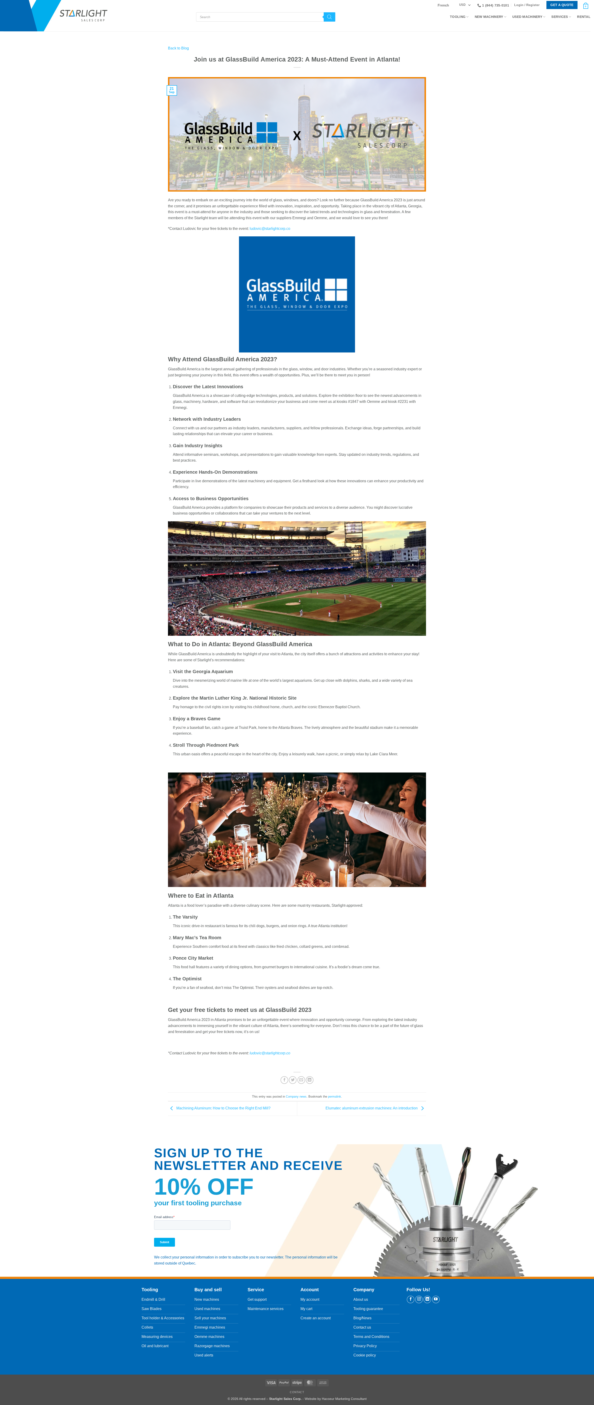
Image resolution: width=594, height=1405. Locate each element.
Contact (297, 1392)
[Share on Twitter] (293, 1080)
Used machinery (527, 17)
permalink (334, 1096)
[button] (528, 5)
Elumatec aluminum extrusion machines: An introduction (372, 1108)
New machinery (489, 17)
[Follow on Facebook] (410, 1299)
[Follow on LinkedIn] (427, 1299)
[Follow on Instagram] (419, 1299)
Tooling (457, 17)
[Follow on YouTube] (436, 1299)
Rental (584, 17)
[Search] (329, 17)
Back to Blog (178, 48)
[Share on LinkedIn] (309, 1080)
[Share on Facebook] (284, 1080)
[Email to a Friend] (301, 1080)
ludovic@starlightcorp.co (270, 229)
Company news (296, 1096)
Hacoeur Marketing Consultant (344, 1399)
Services (559, 17)
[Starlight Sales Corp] (83, 16)
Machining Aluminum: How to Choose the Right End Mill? (223, 1108)
